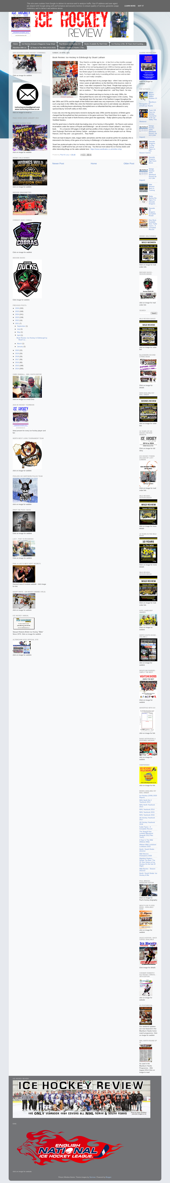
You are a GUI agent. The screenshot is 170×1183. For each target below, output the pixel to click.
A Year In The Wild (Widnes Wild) (146, 841)
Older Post (129, 163)
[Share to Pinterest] (90, 155)
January (20, 346)
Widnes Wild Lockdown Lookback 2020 (147, 845)
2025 (17, 311)
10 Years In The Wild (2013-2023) (43, 48)
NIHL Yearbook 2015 (147, 812)
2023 (17, 317)
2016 (17, 362)
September (21, 326)
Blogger (108, 1177)
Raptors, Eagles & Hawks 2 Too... (72, 48)
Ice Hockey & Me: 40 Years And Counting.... (128, 44)
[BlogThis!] (84, 155)
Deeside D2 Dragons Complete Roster (152, 212)
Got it (141, 6)
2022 (17, 320)
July (18, 329)
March (19, 343)
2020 (17, 350)
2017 (17, 359)
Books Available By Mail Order (95, 44)
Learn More (130, 6)
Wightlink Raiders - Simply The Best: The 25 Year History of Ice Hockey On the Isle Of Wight (147, 862)
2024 (17, 314)
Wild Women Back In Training (152, 187)
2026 (17, 308)
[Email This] (81, 155)
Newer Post (58, 163)
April (19, 335)
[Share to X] (86, 155)
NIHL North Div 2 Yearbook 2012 (145, 801)
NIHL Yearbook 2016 (147, 815)
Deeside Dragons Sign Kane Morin (152, 160)
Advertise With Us (19, 48)
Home (15, 44)
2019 (17, 353)
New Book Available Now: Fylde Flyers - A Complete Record (153, 224)
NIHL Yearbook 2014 (147, 809)
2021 (17, 323)
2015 (17, 365)
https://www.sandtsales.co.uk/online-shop (106, 149)
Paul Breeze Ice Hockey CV (69, 44)
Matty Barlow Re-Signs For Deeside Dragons (153, 200)
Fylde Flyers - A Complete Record (145, 828)
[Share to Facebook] (88, 155)
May (19, 332)
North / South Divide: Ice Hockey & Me (148, 874)
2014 (17, 368)
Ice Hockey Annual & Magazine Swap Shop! (38, 44)
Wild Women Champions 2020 (145, 855)
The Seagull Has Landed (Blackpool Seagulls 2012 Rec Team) (146, 834)
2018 (17, 356)
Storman (92, 1177)
